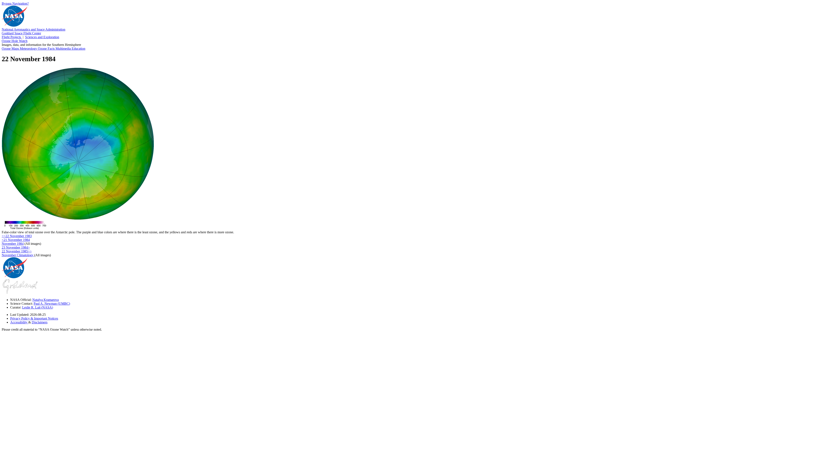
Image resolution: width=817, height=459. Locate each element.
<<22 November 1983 (17, 236)
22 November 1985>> (17, 251)
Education (78, 48)
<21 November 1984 (16, 240)
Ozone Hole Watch (14, 41)
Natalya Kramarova (45, 300)
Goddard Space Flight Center (21, 33)
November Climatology (18, 255)
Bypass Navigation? (15, 3)
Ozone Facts (47, 48)
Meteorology (29, 48)
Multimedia (64, 48)
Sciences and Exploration (42, 37)
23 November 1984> (16, 247)
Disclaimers (39, 322)
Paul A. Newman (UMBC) (52, 303)
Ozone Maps (11, 48)
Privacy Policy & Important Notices (34, 318)
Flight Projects (12, 37)
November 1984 (13, 243)
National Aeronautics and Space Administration (33, 29)
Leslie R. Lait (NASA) (37, 307)
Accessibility (19, 322)
